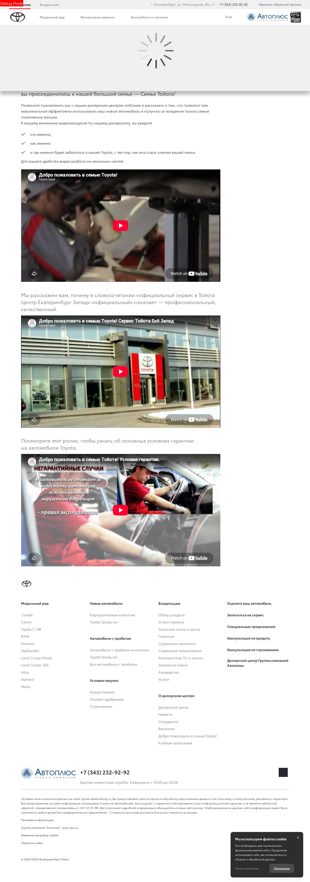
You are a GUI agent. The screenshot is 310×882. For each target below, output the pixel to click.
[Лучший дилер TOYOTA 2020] (295, 17)
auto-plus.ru (70, 827)
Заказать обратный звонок (280, 4)
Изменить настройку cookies (40, 835)
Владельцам (49, 4)
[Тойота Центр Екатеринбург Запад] (267, 17)
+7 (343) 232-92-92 (233, 4)
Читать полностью (247, 868)
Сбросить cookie (32, 843)
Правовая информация (37, 820)
